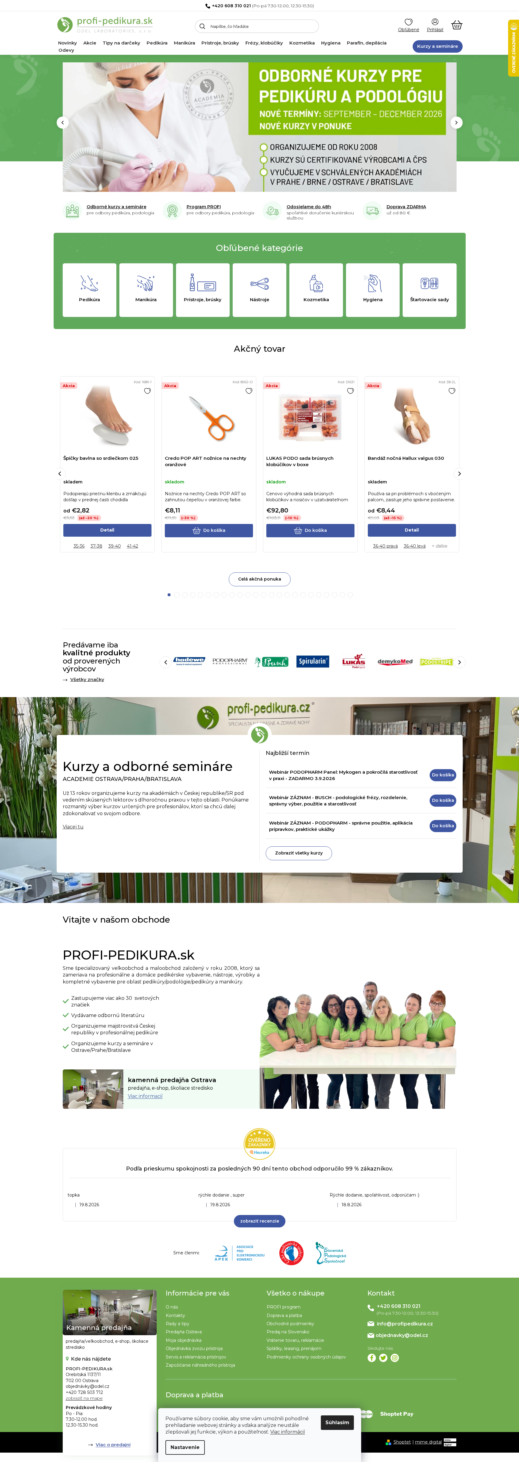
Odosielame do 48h (309, 206)
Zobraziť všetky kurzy (299, 853)
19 (318, 595)
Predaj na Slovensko (288, 1332)
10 (248, 595)
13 (271, 595)
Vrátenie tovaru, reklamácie (295, 1340)
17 (303, 595)
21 (334, 595)
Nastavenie (185, 1447)
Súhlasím (337, 1422)
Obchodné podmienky (290, 1323)
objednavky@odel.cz (402, 1335)
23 (350, 595)
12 (263, 595)
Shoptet (402, 1442)
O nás (172, 1307)
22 (342, 595)
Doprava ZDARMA (406, 206)
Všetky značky (87, 679)
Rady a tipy (177, 1323)
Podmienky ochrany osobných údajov (306, 1357)
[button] (63, 123)
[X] (383, 1358)
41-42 (132, 546)
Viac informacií (145, 1096)
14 (279, 595)
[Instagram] (395, 1358)
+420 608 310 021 (231, 5)
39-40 (114, 546)
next (460, 474)
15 (287, 595)
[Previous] (166, 662)
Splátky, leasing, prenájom (294, 1348)
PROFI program (284, 1307)
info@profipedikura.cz (405, 1324)
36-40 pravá (385, 546)
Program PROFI (204, 206)
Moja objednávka (183, 1340)
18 (311, 595)
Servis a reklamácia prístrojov (196, 1357)
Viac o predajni (113, 1444)
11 (255, 595)
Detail (107, 530)
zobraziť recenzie (259, 1221)
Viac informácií (287, 1432)
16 (295, 595)
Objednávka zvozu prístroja (194, 1348)
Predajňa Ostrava (184, 1332)
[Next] (460, 662)
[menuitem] (67, 43)
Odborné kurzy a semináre (116, 206)
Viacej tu (73, 827)
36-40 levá (415, 546)
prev (60, 474)
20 (326, 595)
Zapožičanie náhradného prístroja (200, 1365)
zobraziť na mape (84, 1398)
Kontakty (175, 1315)
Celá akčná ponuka (259, 579)
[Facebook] (372, 1358)
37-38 (96, 546)
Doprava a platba (284, 1315)
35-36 (79, 546)
